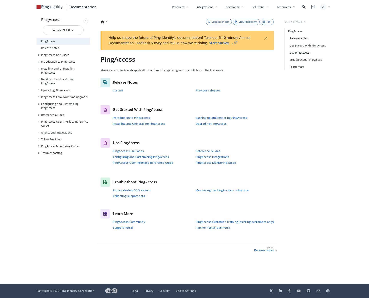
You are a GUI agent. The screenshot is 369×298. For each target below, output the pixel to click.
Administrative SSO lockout (132, 190)
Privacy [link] (149, 291)
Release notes (50, 48)
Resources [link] (286, 7)
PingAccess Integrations (212, 157)
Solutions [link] (260, 7)
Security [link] (165, 291)
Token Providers (51, 139)
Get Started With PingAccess (308, 45)
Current (118, 90)
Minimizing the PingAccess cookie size (222, 190)
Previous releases (208, 90)
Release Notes (299, 38)
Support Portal (123, 227)
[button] (325, 7)
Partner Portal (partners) (213, 227)
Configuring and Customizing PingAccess (60, 106)
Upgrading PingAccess (55, 90)
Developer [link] (234, 7)
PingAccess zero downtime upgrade (64, 97)
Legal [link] (134, 291)
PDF (269, 21)
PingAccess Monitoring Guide (60, 146)
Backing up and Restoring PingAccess (221, 118)
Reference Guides (52, 115)
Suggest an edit (220, 21)
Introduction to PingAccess (58, 61)
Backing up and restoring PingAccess (57, 81)
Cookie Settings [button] (186, 291)
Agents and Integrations (56, 132)
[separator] (89, 149)
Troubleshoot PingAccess (306, 59)
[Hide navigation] (86, 20)
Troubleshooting (51, 153)
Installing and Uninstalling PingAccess (58, 70)
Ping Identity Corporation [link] (77, 291)
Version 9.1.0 (61, 30)
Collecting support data (129, 196)
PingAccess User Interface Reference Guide (64, 123)
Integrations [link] (207, 7)
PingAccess (50, 19)
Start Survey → (221, 43)
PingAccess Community (129, 222)
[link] (50, 7)
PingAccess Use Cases (55, 55)
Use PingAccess (299, 52)
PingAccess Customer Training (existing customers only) (235, 222)
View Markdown (248, 21)
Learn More (297, 67)
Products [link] (180, 7)
